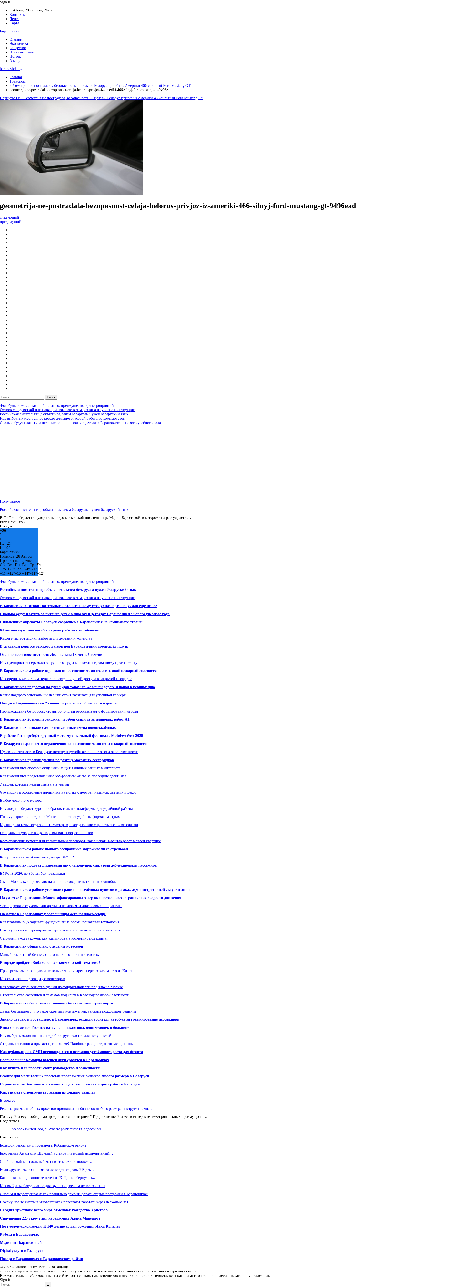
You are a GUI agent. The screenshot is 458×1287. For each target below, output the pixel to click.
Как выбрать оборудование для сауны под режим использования (52, 1186)
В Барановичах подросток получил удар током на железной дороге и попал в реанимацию (77, 687)
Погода (15, 56)
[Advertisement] (143, 462)
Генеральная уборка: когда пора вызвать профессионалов (46, 833)
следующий (9, 217)
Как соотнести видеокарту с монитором (32, 979)
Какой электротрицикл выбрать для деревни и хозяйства (46, 638)
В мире (15, 61)
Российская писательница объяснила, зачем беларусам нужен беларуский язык (64, 414)
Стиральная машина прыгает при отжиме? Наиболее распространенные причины (67, 1044)
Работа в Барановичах (19, 1234)
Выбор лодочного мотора (21, 800)
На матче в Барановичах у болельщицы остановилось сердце (53, 914)
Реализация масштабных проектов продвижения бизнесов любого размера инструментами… (76, 1108)
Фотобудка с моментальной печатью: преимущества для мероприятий (57, 405)
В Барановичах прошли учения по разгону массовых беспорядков (57, 760)
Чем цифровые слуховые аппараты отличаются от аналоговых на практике (61, 906)
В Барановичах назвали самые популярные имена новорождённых (58, 727)
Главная (16, 39)
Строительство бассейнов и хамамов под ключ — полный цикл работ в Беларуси (70, 1084)
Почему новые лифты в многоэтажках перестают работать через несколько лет (64, 1202)
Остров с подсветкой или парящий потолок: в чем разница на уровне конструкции (67, 410)
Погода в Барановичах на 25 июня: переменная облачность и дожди (58, 703)
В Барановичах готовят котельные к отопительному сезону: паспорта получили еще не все (78, 606)
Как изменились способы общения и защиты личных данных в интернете (60, 768)
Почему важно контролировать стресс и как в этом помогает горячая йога (60, 930)
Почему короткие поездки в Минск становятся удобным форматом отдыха (60, 817)
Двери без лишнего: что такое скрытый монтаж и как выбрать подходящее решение (68, 1011)
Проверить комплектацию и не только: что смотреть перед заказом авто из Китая (66, 971)
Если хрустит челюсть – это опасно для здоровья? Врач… (47, 1170)
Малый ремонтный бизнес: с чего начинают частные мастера (50, 954)
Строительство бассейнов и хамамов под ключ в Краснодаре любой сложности (64, 995)
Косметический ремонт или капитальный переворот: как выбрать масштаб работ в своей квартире (80, 841)
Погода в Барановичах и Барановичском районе (41, 1259)
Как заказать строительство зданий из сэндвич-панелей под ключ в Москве (61, 987)
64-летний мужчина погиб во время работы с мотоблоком (50, 630)
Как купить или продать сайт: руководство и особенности (50, 1068)
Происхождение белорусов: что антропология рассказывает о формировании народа (69, 711)
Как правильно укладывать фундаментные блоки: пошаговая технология (59, 922)
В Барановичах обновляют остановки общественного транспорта (56, 1003)
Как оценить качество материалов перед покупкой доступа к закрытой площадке (66, 679)
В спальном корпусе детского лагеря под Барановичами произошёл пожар (64, 646)
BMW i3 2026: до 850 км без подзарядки (32, 873)
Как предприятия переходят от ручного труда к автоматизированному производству (68, 663)
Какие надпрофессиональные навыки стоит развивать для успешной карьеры (63, 695)
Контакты (18, 14)
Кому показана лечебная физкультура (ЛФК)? (37, 857)
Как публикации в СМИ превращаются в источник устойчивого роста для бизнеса (71, 1052)
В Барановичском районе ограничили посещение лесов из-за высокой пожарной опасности (78, 671)
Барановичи (10, 31)
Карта (14, 23)
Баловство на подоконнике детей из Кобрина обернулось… (48, 1178)
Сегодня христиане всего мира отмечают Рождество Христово (54, 1210)
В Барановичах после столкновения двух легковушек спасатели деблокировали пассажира (78, 865)
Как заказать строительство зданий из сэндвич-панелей (47, 1092)
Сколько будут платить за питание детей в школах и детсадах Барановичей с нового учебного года (80, 423)
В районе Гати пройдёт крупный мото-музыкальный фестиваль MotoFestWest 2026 (71, 736)
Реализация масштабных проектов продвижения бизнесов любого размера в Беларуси (74, 1076)
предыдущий (10, 222)
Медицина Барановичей (21, 1242)
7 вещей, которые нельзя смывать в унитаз (34, 784)
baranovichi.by (11, 69)
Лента (14, 19)
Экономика (19, 43)
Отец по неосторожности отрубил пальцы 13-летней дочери (51, 654)
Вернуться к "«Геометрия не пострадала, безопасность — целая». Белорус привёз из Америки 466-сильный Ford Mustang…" (101, 98)
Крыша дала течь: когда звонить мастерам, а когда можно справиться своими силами (69, 825)
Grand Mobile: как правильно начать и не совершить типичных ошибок (58, 881)
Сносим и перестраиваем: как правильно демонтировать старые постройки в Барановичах (74, 1194)
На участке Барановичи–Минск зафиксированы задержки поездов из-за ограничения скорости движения (90, 898)
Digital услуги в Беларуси (21, 1251)
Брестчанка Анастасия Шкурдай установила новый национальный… (56, 1153)
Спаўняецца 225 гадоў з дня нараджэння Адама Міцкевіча (50, 1218)
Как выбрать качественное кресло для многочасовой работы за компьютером (62, 418)
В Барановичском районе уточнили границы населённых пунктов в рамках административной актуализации (95, 890)
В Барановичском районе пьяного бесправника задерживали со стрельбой (64, 849)
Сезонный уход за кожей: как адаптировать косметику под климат (54, 938)
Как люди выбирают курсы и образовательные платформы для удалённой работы (66, 808)
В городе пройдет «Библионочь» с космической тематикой (50, 963)
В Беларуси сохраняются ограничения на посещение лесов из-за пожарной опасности (73, 744)
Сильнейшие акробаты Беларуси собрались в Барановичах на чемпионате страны (71, 622)
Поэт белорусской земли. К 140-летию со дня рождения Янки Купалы (60, 1226)
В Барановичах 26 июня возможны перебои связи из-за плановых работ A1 (65, 719)
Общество (18, 48)
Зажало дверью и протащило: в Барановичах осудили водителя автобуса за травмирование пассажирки (89, 1019)
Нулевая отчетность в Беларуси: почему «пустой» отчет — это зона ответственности (69, 752)
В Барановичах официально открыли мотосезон (41, 946)
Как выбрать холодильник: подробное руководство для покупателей (55, 1036)
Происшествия (22, 52)
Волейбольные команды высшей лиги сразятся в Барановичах (54, 1060)
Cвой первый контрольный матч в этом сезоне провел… (46, 1161)
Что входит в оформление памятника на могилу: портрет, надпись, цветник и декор (68, 792)
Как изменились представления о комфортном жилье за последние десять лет (63, 776)
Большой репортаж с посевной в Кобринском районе (43, 1145)
